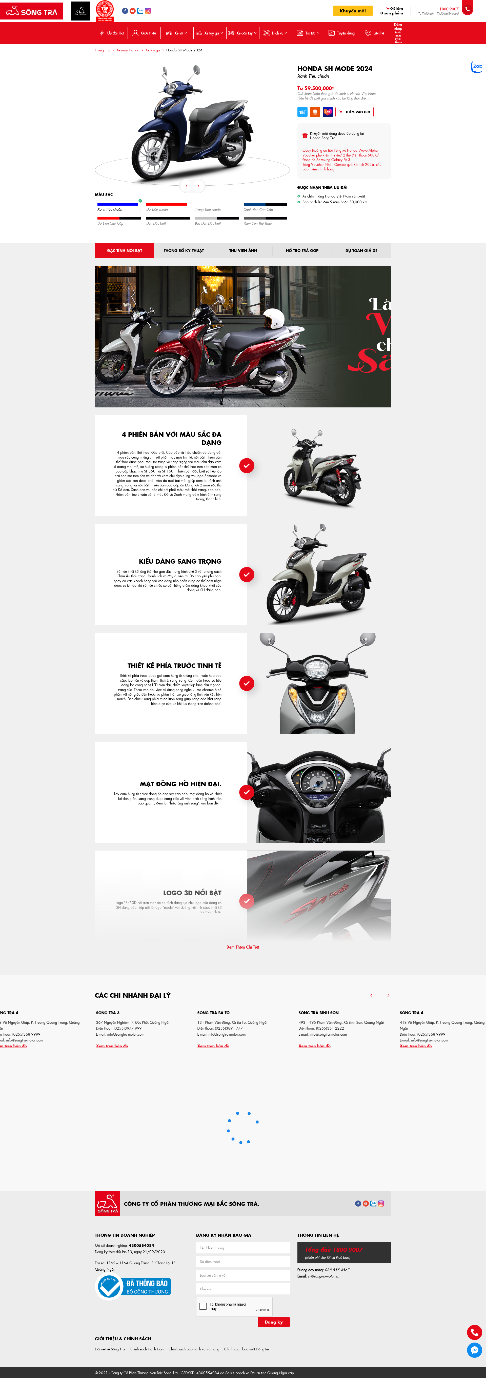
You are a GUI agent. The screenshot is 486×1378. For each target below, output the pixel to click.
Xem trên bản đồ (111, 1045)
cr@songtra (316, 1275)
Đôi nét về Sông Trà (110, 1348)
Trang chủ (102, 49)
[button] (375, 995)
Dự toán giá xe (361, 250)
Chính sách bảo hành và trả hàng (194, 1348)
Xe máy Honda (127, 49)
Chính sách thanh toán (147, 1348)
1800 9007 (449, 8)
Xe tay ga (153, 49)
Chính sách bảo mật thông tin (246, 1348)
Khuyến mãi (353, 10)
